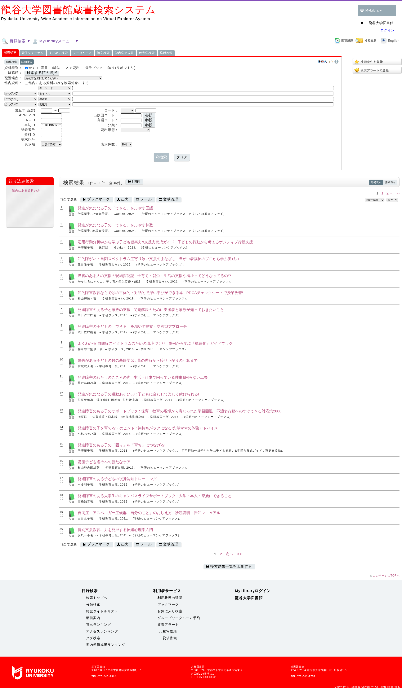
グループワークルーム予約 (178, 618)
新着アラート (168, 624)
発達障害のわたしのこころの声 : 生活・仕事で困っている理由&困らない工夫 (143, 377)
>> (398, 193)
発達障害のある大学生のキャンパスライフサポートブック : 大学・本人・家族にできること (155, 496)
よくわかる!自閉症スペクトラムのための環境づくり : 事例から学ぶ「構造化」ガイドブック (155, 343)
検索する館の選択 (42, 73)
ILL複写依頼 (167, 631)
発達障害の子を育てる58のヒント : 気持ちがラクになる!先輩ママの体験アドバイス (148, 428)
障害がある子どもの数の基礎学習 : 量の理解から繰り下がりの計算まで (138, 360)
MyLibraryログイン (253, 591)
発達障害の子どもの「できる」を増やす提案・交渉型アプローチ (132, 326)
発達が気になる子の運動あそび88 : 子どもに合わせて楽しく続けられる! (138, 394)
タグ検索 (93, 638)
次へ (390, 193)
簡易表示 (376, 182)
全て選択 (70, 199)
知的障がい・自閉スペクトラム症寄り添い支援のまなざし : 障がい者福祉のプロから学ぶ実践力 (158, 259)
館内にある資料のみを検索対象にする (58, 83)
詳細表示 (390, 182)
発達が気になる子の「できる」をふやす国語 (115, 208)
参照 (149, 115)
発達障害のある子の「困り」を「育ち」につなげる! (121, 445)
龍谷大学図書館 (249, 598)
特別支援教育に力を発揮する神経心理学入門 (115, 529)
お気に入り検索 (169, 611)
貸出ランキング (98, 624)
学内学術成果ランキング (105, 645)
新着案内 (93, 618)
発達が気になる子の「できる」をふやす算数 (115, 225)
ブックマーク (168, 604)
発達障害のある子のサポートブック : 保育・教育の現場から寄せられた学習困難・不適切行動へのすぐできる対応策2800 (179, 411)
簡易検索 (11, 61)
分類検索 (93, 604)
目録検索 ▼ (19, 41)
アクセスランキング (102, 631)
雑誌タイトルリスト (102, 611)
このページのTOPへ (386, 575)
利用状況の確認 (169, 598)
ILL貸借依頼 (167, 638)
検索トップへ (96, 598)
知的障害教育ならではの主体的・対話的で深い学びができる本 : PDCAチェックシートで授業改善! (160, 292)
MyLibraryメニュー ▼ (58, 41)
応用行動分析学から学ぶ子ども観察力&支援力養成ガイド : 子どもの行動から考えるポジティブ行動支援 (165, 242)
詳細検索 (26, 61)
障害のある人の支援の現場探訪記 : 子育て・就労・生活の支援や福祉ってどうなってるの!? (154, 275)
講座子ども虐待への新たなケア (104, 462)
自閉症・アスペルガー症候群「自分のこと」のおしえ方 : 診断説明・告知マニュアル (149, 512)
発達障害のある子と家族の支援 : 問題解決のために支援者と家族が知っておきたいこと (151, 309)
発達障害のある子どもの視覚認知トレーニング (117, 479)
